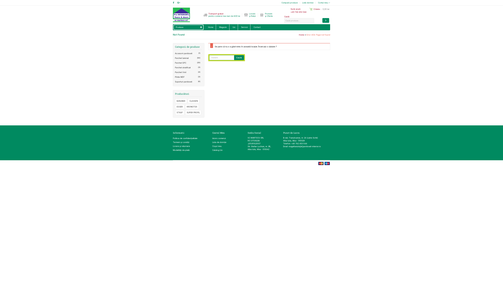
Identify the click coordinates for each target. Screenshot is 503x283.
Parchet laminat (182, 58)
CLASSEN (193, 101)
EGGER (180, 107)
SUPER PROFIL (193, 112)
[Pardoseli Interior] (181, 14)
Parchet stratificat (183, 67)
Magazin (223, 27)
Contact (257, 27)
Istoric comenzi (219, 138)
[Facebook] (175, 3)
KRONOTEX (192, 107)
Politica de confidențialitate (185, 138)
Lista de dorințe (219, 142)
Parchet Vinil (180, 72)
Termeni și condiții (181, 142)
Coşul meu (217, 146)
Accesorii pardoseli (183, 53)
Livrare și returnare (181, 146)
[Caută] (325, 20)
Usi (234, 27)
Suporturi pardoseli (183, 82)
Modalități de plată (181, 150)
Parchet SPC (180, 63)
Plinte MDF (180, 77)
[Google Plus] (180, 3)
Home (210, 27)
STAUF (180, 112)
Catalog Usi (217, 150)
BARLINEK (181, 101)
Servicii (244, 27)
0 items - (321, 9)
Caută (286, 16)
